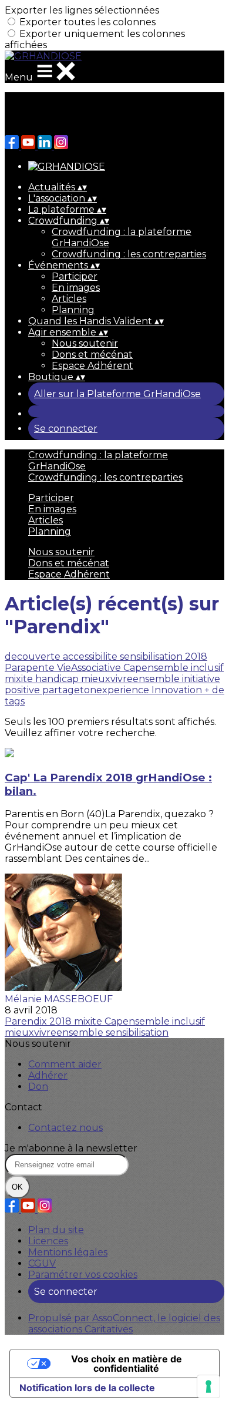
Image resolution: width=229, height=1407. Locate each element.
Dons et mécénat (92, 354)
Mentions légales (67, 1252)
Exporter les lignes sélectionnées (82, 10)
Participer (74, 276)
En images (76, 287)
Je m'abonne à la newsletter (71, 1148)
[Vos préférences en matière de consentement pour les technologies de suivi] (208, 1386)
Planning (73, 309)
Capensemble (157, 667)
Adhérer (48, 1075)
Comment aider (65, 1064)
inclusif (207, 667)
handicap (58, 678)
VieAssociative (90, 667)
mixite (20, 678)
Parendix (27, 1021)
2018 (196, 656)
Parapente (31, 667)
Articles (69, 298)
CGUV (42, 1263)
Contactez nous (65, 1127)
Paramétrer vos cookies (82, 1274)
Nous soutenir (85, 343)
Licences (48, 1241)
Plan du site (56, 1229)
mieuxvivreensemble (131, 678)
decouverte (34, 656)
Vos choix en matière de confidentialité (126, 1363)
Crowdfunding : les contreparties (129, 254)
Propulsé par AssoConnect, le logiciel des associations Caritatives (124, 1323)
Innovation (177, 690)
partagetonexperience (96, 690)
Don (38, 1086)
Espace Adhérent (92, 365)
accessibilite (91, 656)
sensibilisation (152, 656)
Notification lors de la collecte (87, 1387)
